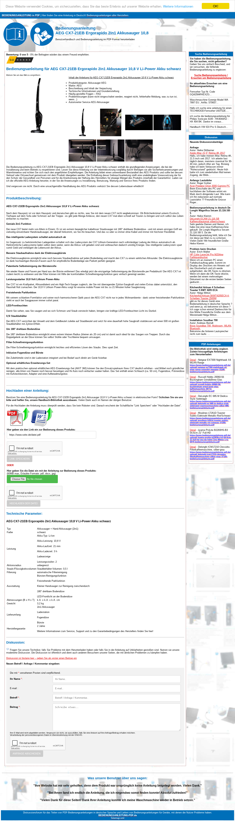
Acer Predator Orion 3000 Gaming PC (210, 185)
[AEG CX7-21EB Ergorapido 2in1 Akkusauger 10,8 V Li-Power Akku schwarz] (82, 135)
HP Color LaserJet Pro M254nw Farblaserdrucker (206, 256)
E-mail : (14, 688)
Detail (193, 360)
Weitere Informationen (178, 6)
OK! (215, 6)
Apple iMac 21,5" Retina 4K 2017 (207, 153)
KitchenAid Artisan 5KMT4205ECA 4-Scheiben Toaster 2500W (209, 297)
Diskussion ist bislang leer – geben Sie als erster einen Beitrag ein (41, 658)
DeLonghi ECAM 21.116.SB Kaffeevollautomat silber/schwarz (207, 220)
